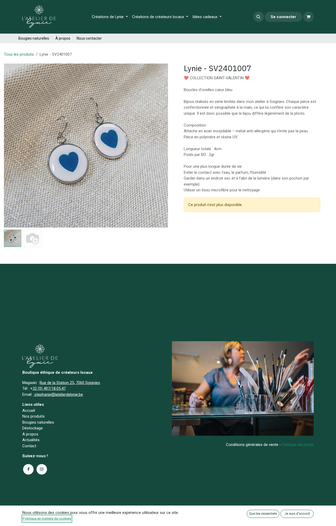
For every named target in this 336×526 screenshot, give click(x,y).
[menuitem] (110, 17)
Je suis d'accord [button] (297, 514)
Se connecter (283, 16)
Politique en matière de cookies (47, 518)
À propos (62, 38)
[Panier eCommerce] (308, 17)
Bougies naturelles (33, 38)
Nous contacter (89, 38)
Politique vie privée (298, 444)
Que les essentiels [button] (263, 514)
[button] (258, 17)
